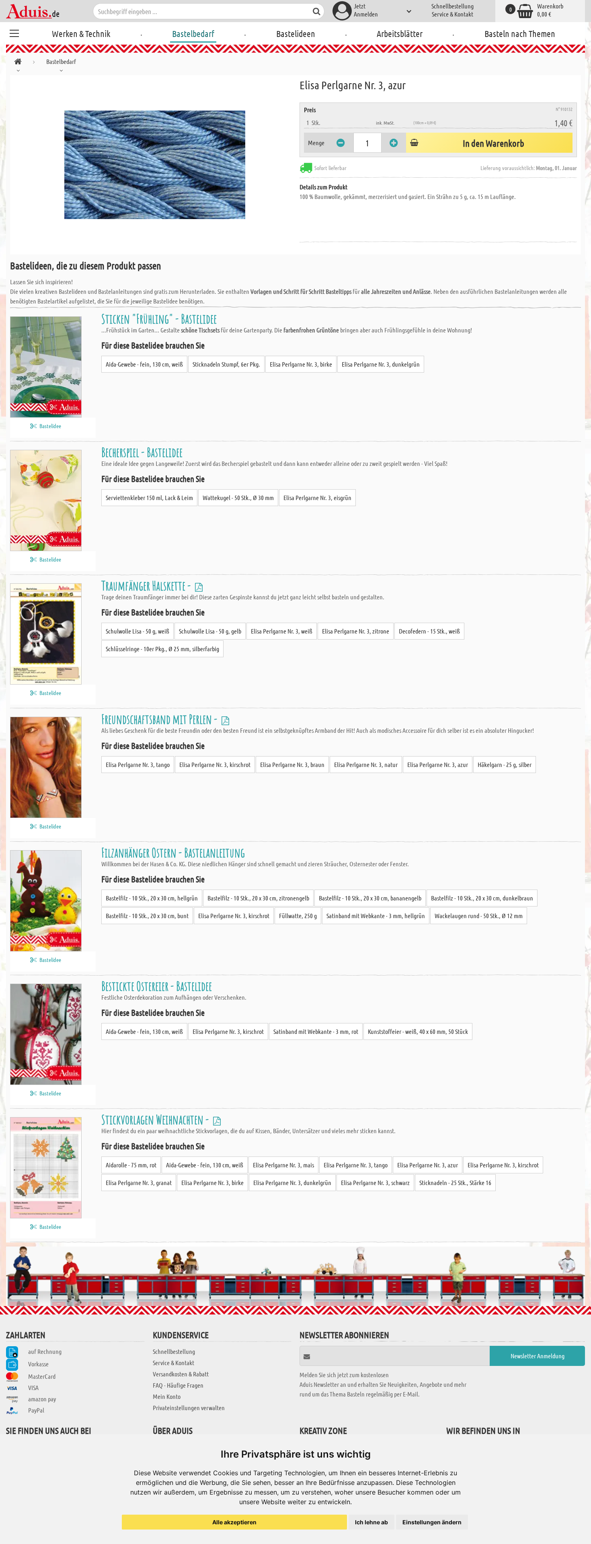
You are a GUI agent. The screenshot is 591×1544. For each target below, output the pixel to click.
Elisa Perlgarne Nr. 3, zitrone (355, 631)
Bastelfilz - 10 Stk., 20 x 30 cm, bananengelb (370, 898)
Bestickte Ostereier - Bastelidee (156, 986)
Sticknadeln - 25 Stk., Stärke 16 (455, 1182)
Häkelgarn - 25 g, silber (504, 764)
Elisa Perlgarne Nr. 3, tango (138, 764)
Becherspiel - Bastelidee (142, 452)
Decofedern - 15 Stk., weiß (429, 631)
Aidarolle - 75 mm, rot (131, 1165)
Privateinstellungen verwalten (189, 1407)
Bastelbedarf (193, 33)
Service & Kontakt (452, 14)
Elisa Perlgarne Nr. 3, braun (292, 764)
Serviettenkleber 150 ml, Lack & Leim (149, 497)
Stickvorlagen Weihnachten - (156, 1119)
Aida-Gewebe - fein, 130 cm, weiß (144, 364)
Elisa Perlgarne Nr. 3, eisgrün (317, 497)
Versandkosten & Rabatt (181, 1374)
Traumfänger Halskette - (147, 585)
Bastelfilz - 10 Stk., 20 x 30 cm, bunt (147, 915)
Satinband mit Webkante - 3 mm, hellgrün (375, 915)
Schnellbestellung (452, 6)
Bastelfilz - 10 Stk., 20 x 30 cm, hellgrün (152, 898)
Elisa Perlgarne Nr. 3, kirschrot (214, 764)
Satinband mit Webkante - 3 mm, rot (315, 1031)
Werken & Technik (81, 33)
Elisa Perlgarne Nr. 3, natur (366, 764)
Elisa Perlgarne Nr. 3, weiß (281, 631)
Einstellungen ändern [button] (432, 1522)
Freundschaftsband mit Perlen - (160, 719)
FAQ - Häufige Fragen (178, 1385)
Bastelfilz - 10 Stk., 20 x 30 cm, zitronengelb (258, 898)
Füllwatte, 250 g (298, 915)
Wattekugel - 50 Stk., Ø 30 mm (238, 497)
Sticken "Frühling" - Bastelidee (159, 318)
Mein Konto (167, 1396)
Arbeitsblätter (400, 33)
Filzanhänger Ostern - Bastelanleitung (173, 852)
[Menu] (14, 32)
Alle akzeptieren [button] (234, 1522)
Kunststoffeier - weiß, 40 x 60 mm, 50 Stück (418, 1031)
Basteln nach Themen (519, 33)
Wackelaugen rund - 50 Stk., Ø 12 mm (479, 915)
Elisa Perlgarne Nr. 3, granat (139, 1182)
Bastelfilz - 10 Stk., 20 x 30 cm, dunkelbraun (482, 898)
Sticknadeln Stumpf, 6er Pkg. (226, 364)
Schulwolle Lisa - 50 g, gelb (210, 631)
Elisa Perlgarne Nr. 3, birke (301, 364)
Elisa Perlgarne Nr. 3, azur (437, 764)
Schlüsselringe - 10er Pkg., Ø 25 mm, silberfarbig (162, 648)
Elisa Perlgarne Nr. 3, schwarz (375, 1182)
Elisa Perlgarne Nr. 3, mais (283, 1165)
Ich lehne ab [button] (371, 1522)
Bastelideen (295, 33)
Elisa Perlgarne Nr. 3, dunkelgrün (381, 364)
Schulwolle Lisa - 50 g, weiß (137, 631)
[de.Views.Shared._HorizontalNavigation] (18, 63)
